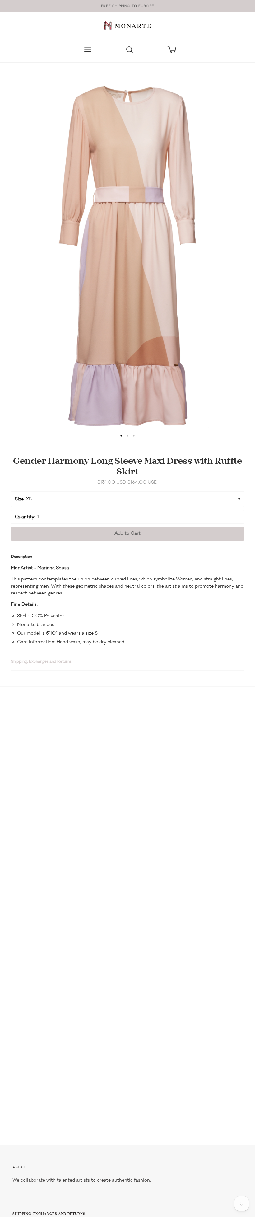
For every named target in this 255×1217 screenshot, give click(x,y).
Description (21, 556)
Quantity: (25, 517)
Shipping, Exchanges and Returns (41, 661)
